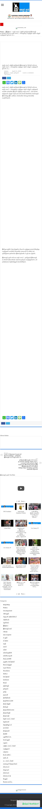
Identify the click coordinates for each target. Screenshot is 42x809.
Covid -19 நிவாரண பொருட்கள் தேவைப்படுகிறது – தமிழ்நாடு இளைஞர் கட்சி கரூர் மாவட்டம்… (13, 455)
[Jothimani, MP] (21, 28)
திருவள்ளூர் (6, 713)
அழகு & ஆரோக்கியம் (10, 616)
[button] (23, 501)
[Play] (21, 488)
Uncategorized (7, 610)
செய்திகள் (6, 677)
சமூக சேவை (7, 668)
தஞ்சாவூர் (6, 686)
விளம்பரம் (6, 773)
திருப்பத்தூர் (6, 704)
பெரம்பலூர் (6, 740)
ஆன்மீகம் (6, 622)
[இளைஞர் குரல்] (21, 7)
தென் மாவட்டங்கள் (9, 719)
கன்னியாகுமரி (7, 656)
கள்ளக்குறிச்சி (7, 652)
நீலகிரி (5, 734)
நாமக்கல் (6, 728)
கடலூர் (5, 637)
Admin (6, 71)
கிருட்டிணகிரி (7, 659)
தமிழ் (4, 692)
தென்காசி (6, 722)
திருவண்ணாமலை (8, 710)
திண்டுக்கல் (6, 698)
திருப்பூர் (5, 707)
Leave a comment (28, 73)
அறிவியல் (6, 619)
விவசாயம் (6, 767)
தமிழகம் (16, 73)
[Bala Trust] (21, 431)
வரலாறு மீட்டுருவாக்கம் (10, 764)
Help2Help (6, 604)
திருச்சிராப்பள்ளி (8, 701)
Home (2, 31)
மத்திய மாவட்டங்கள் (9, 746)
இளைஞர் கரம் (7, 628)
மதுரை (5, 743)
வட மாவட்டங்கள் (8, 761)
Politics (5, 607)
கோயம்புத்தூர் (7, 665)
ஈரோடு (5, 631)
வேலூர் (5, 779)
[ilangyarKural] (21, 790)
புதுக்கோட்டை (7, 737)
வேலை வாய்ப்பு (7, 782)
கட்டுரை (5, 640)
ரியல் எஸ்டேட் (7, 755)
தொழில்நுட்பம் (7, 725)
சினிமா (5, 674)
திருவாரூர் (6, 716)
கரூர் (11, 73)
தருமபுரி (5, 695)
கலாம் (5, 646)
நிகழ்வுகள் (6, 731)
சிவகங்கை (6, 671)
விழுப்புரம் (6, 770)
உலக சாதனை (7, 634)
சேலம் (5, 683)
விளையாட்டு (7, 776)
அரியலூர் (6, 613)
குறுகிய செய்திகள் (9, 662)
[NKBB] (21, 16)
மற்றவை (5, 752)
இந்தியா (8, 31)
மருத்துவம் (6, 749)
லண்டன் (5, 758)
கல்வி (5, 649)
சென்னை (6, 680)
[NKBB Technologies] (21, 39)
